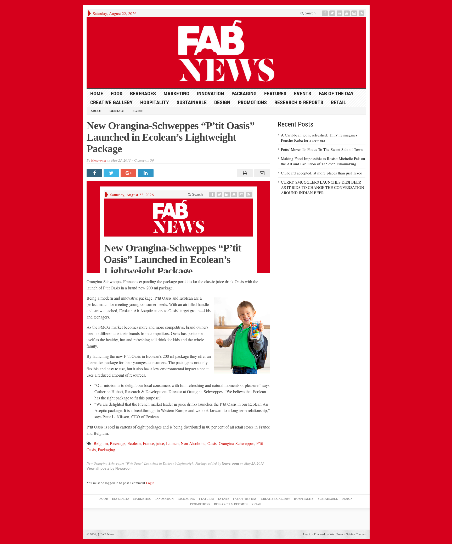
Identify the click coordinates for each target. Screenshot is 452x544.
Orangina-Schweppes (236, 443)
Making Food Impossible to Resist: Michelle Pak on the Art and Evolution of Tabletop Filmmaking (323, 161)
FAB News (106, 534)
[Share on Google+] (129, 173)
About (96, 111)
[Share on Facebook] (95, 173)
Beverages (143, 93)
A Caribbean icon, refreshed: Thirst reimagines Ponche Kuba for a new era (319, 137)
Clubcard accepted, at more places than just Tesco (321, 172)
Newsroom (98, 160)
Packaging (244, 93)
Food (116, 93)
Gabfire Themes (356, 534)
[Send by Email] (261, 173)
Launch (172, 443)
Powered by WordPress (328, 534)
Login (150, 482)
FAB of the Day (336, 93)
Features (275, 93)
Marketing (176, 93)
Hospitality (154, 102)
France (148, 443)
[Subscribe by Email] (354, 13)
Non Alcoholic (193, 443)
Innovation (210, 93)
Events (302, 93)
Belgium (101, 443)
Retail (338, 102)
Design (222, 102)
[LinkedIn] (340, 13)
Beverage (117, 443)
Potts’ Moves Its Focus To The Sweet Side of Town (322, 149)
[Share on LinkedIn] (146, 173)
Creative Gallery (111, 102)
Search (309, 13)
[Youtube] (347, 13)
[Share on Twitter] (112, 173)
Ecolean (134, 443)
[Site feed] (362, 13)
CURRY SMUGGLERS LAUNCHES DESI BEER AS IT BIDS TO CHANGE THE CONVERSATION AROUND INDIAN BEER (322, 187)
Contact (117, 111)
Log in (307, 534)
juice (160, 443)
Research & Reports (298, 102)
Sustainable (192, 102)
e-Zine (138, 111)
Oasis (212, 443)
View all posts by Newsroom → (112, 468)
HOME (96, 93)
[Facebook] (325, 13)
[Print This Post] (244, 173)
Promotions (252, 102)
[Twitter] (332, 13)
